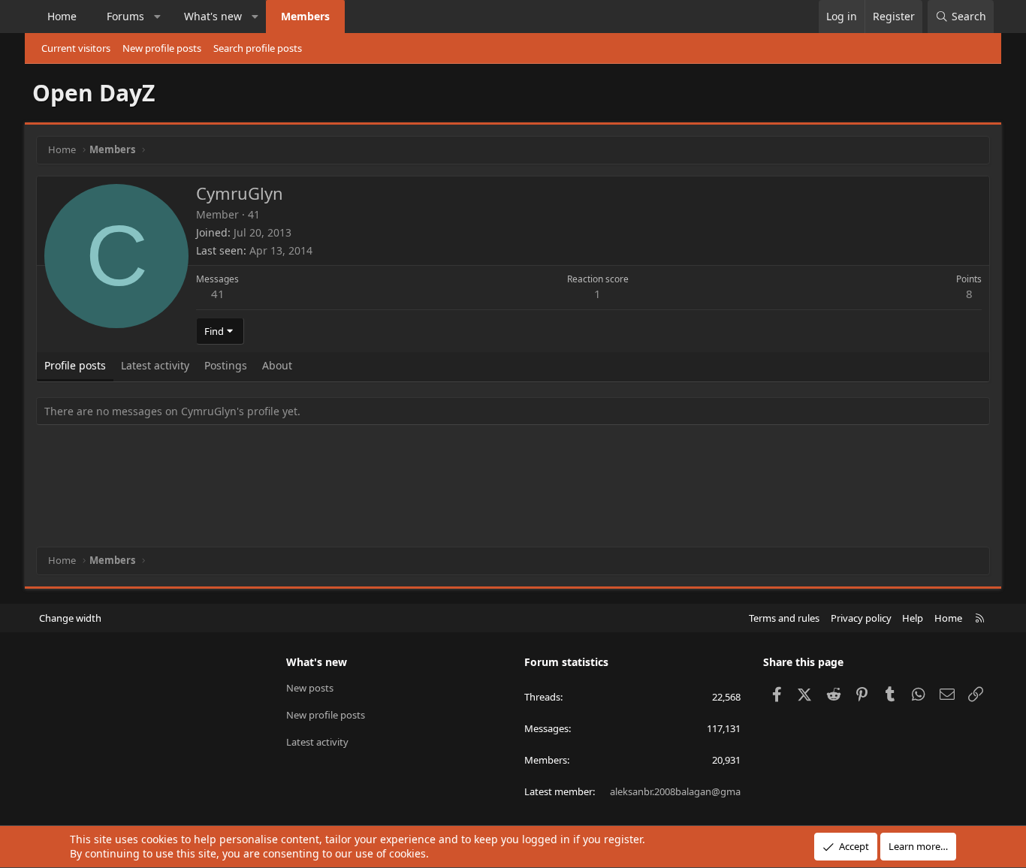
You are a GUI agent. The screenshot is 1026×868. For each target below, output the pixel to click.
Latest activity (317, 742)
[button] (157, 16)
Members (305, 16)
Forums (125, 16)
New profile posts (161, 48)
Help (912, 618)
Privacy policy (861, 618)
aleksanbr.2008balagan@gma (675, 791)
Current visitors (75, 48)
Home (62, 16)
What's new (213, 16)
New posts (309, 688)
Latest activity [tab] (155, 365)
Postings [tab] (225, 365)
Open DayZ (93, 92)
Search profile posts (257, 48)
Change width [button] (70, 618)
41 (218, 293)
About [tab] (277, 365)
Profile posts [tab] (75, 365)
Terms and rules (784, 618)
